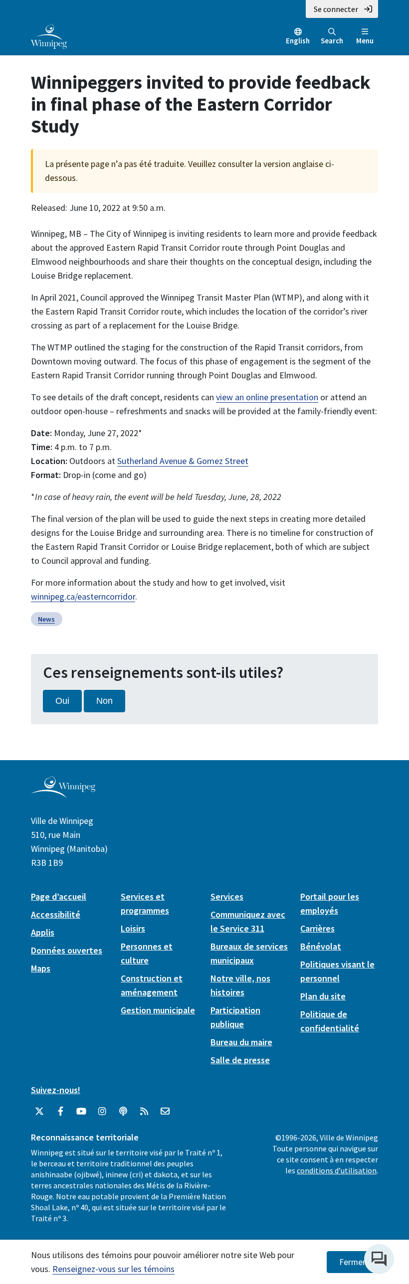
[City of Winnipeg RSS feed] (144, 1111)
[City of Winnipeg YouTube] (81, 1111)
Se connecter (336, 9)
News (46, 619)
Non (104, 701)
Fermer (352, 1262)
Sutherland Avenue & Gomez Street (182, 461)
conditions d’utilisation (337, 1170)
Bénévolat (320, 946)
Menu (365, 40)
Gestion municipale (158, 1010)
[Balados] (123, 1111)
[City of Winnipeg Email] (165, 1111)
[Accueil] (49, 35)
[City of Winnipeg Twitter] (39, 1111)
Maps (40, 968)
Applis (42, 932)
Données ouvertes (66, 950)
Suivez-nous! (55, 1090)
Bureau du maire (241, 1042)
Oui (62, 701)
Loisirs (133, 928)
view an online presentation (267, 397)
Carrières (317, 928)
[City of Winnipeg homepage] (63, 794)
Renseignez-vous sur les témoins (113, 1269)
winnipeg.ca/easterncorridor (83, 596)
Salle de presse (240, 1060)
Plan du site (323, 996)
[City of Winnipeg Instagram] (102, 1111)
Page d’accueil (58, 896)
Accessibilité (55, 914)
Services (226, 896)
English (298, 40)
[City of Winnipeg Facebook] (60, 1111)
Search (332, 40)
